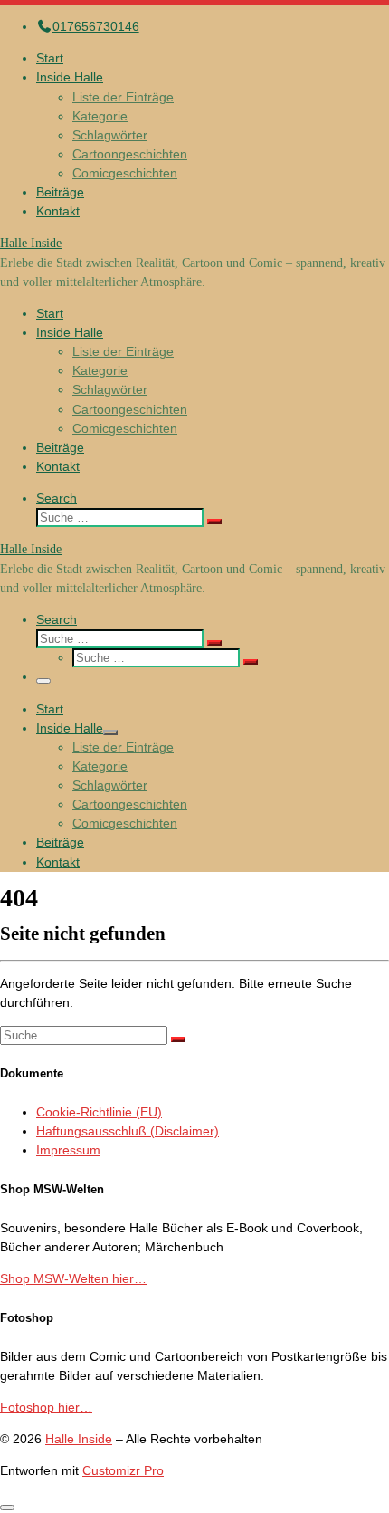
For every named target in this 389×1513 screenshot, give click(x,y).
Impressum (68, 1150)
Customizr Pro (123, 1470)
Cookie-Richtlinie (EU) (99, 1112)
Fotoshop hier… (46, 1407)
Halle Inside (78, 1439)
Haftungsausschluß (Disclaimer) (127, 1131)
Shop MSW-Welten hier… (73, 1278)
